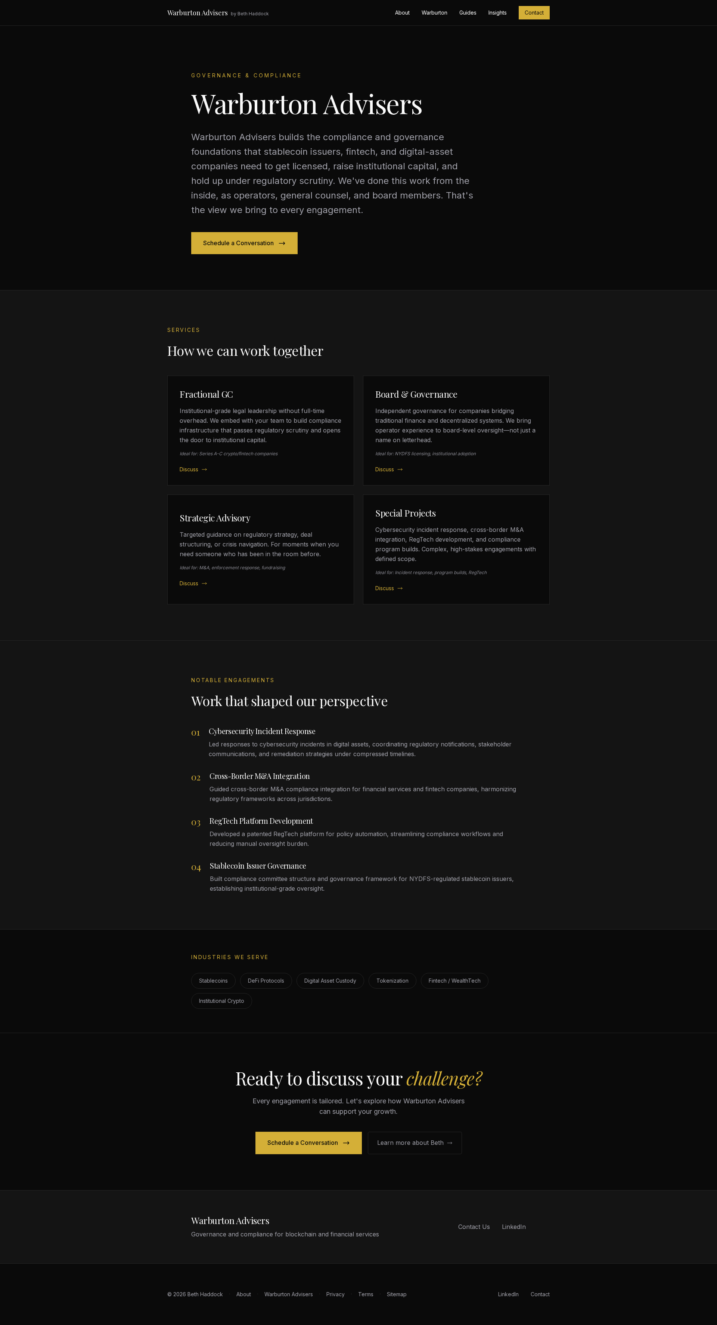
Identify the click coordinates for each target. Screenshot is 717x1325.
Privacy (335, 1294)
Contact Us (474, 1226)
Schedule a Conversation (238, 243)
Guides (468, 12)
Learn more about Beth (410, 1142)
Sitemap (397, 1294)
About (402, 12)
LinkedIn (514, 1226)
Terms (365, 1294)
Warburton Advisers (197, 12)
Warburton (434, 12)
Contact (534, 12)
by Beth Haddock (250, 13)
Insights (497, 12)
